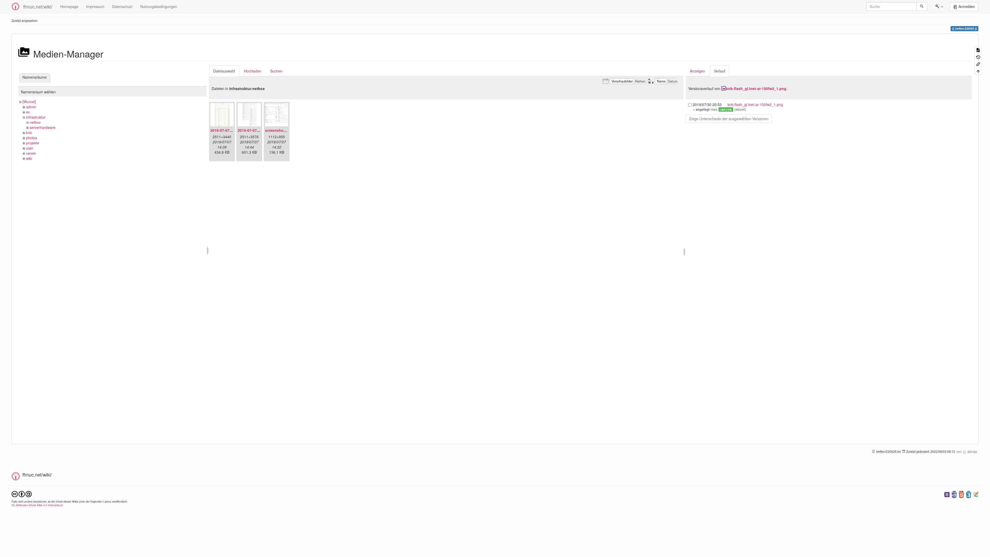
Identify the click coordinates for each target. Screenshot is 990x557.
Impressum (95, 6)
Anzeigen (697, 70)
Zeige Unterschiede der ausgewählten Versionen (729, 118)
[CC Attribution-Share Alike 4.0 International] (22, 493)
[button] (939, 6)
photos (31, 137)
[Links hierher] (978, 64)
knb (29, 132)
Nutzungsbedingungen (158, 6)
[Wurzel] (29, 101)
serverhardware (42, 127)
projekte (32, 142)
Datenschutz (122, 6)
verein (31, 153)
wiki (29, 158)
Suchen (276, 70)
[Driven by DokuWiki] (975, 494)
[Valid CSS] (968, 494)
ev (28, 111)
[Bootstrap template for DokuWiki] (947, 494)
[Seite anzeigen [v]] (978, 49)
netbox (35, 122)
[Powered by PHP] (954, 494)
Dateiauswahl (224, 70)
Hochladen (252, 70)
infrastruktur (36, 117)
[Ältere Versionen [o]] (978, 56)
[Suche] (921, 6)
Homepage (69, 6)
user (29, 148)
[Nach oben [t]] (978, 71)
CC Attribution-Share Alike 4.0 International (37, 505)
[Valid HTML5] (961, 494)
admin (31, 106)
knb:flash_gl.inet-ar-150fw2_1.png (756, 88)
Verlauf (719, 70)
